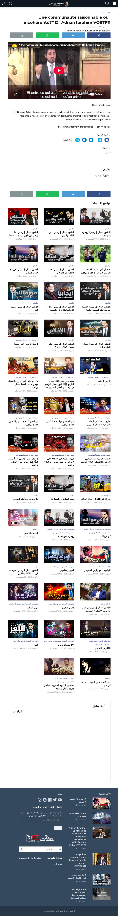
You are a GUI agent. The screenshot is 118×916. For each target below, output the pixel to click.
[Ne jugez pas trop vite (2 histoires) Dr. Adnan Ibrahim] (101, 894)
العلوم (60, 567)
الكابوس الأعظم (102, 648)
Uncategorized (103, 529)
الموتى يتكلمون (67, 570)
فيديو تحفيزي (33, 340)
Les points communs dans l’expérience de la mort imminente (77, 860)
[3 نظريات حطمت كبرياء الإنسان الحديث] (101, 880)
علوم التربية (58, 678)
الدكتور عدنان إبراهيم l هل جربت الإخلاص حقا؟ (61, 345)
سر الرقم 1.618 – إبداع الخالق (95, 499)
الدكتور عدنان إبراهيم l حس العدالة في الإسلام (61, 271)
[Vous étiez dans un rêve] (101, 818)
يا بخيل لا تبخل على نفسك (26, 344)
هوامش (108, 228)
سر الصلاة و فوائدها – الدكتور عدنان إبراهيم (60, 423)
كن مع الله (105, 536)
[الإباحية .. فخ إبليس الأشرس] (101, 803)
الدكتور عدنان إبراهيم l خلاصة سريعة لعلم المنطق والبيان (96, 308)
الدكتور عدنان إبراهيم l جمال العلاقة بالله (96, 345)
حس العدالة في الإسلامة (62, 499)
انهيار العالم (32, 607)
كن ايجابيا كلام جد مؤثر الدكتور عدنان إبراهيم (23, 423)
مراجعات (35, 567)
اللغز (36, 644)
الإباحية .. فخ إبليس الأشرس (97, 570)
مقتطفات (25, 340)
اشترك (58, 828)
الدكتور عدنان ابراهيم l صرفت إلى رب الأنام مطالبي (23, 572)
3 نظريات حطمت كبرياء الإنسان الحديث (77, 876)
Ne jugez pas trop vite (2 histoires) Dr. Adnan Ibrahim (78, 893)
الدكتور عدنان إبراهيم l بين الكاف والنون (61, 234)
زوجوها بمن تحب (66, 536)
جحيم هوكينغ (68, 607)
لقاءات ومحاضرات (67, 682)
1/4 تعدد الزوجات (66, 644)
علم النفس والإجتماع (103, 644)
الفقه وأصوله (57, 641)
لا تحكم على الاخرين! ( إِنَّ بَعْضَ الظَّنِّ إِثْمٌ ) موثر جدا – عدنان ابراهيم (23, 461)
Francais (106, 13)
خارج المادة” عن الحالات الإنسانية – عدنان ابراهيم (98, 423)
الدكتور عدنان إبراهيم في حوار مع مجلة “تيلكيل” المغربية (96, 609)
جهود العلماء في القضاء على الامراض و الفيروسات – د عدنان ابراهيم (59, 461)
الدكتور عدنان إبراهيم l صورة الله (24, 308)
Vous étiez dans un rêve (77, 815)
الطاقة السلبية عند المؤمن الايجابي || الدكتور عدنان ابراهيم (95, 460)
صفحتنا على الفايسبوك (30, 858)
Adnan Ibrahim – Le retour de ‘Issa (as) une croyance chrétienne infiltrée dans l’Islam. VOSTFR (77, 836)
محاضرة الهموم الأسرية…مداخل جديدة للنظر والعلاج (59, 687)
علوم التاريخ (12, 604)
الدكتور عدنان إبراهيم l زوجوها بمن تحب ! (95, 234)
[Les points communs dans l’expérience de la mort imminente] (101, 859)
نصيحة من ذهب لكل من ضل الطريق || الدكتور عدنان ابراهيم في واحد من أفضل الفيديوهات (59, 384)
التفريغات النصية (90, 529)
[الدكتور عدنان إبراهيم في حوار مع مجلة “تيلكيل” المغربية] (95, 591)
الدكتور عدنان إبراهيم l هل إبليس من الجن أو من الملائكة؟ (23, 234)
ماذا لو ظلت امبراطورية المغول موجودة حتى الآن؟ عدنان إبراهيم (23, 384)
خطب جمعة (106, 533)
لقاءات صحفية (105, 604)
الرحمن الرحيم (31, 533)
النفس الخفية (104, 381)
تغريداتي (58, 863)
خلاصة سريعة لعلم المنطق (25, 499)
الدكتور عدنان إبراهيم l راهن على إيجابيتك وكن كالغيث (60, 308)
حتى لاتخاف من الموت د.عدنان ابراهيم (95, 684)
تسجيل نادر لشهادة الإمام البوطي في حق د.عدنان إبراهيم (95, 271)
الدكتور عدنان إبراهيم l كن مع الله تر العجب (24, 271)
